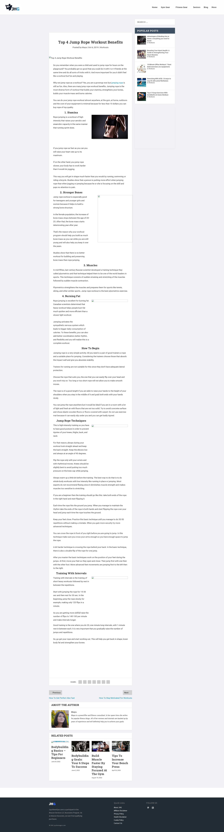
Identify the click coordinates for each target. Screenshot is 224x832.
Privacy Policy (119, 814)
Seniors (196, 7)
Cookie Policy (119, 820)
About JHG (118, 807)
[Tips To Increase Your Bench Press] (121, 746)
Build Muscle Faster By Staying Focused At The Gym (99, 765)
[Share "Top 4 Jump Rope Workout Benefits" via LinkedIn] (98, 682)
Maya (84, 47)
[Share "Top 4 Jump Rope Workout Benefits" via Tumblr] (89, 682)
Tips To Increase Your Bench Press (120, 761)
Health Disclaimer (120, 817)
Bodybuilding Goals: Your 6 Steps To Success (80, 761)
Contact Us (118, 823)
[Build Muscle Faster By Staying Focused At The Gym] (101, 746)
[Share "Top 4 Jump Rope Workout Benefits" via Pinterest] (94, 682)
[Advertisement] (90, 25)
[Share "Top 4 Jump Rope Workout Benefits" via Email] (103, 682)
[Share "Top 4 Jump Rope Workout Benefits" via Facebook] (80, 682)
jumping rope (117, 83)
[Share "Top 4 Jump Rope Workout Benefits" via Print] (108, 682)
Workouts (104, 47)
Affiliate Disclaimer (120, 810)
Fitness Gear (181, 7)
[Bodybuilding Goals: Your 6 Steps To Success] (80, 746)
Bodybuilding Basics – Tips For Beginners (59, 752)
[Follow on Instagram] (153, 808)
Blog (206, 7)
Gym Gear (165, 7)
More (214, 7)
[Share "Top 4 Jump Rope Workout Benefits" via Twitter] (84, 682)
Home (155, 7)
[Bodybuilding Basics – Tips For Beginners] (60, 742)
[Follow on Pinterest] (148, 808)
